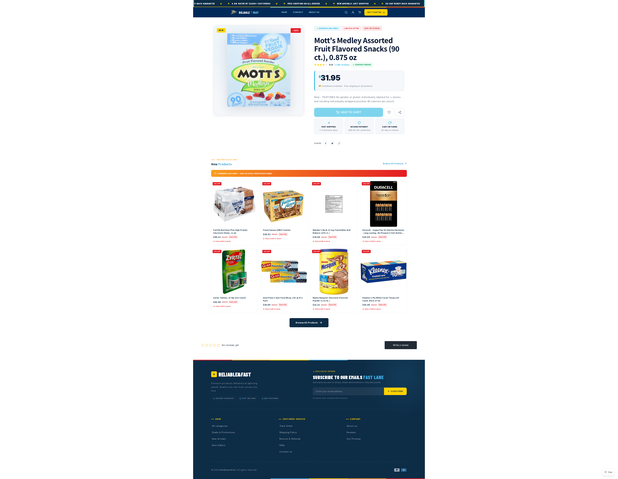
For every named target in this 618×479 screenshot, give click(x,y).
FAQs (282, 445)
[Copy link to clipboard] (339, 143)
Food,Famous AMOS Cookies (276, 230)
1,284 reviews (342, 64)
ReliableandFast (228, 470)
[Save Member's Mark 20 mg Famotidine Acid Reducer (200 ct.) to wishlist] (353, 184)
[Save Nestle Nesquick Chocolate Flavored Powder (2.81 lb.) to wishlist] (353, 251)
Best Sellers (218, 445)
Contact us (285, 451)
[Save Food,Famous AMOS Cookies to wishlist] (303, 184)
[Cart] (360, 12)
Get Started (374, 12)
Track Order (286, 425)
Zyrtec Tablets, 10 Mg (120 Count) (229, 297)
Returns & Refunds (290, 438)
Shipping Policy (288, 432)
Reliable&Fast (235, 374)
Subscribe (397, 391)
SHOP (284, 12)
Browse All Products (393, 163)
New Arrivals (219, 438)
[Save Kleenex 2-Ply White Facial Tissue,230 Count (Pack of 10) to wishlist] (402, 251)
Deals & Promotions (223, 432)
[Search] (346, 12)
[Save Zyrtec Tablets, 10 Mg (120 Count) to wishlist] (253, 251)
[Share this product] (399, 112)
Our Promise (354, 438)
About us (352, 425)
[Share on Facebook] (325, 143)
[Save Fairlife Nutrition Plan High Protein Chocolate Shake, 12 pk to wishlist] (253, 184)
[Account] (353, 12)
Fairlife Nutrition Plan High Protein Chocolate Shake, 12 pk (230, 231)
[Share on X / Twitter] (332, 143)
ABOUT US (314, 12)
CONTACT (298, 12)
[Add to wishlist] (389, 112)
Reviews (351, 432)
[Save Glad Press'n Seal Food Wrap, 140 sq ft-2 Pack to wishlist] (303, 251)
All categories (220, 425)
